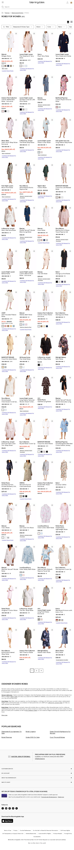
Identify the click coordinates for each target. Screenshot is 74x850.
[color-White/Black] (8, 538)
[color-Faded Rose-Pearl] (57, 197)
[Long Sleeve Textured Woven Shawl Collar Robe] (28, 385)
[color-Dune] (11, 66)
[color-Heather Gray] (65, 282)
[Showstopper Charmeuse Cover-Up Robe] (10, 385)
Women (7, 13)
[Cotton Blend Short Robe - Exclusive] (28, 259)
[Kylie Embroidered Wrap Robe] (10, 638)
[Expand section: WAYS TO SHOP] (37, 782)
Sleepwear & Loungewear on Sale (12, 732)
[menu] (3, 2)
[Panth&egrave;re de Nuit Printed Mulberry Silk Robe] (10, 470)
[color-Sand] (8, 326)
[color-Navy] (47, 326)
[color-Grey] (39, 620)
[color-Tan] (21, 496)
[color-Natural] (21, 325)
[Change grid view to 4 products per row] (68, 22)
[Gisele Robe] (46, 85)
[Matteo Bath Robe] (28, 300)
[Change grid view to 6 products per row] (71, 22)
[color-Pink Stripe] (41, 152)
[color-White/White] (3, 538)
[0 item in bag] (71, 2)
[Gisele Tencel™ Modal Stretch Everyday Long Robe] (64, 385)
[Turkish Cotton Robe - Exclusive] (46, 300)
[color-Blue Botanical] (23, 367)
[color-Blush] (41, 240)
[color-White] (3, 66)
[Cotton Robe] (46, 173)
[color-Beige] (41, 326)
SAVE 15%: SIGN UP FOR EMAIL (20, 757)
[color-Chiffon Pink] (21, 66)
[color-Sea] (44, 240)
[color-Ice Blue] (5, 410)
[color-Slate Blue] (41, 452)
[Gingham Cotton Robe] (10, 596)
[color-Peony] (26, 325)
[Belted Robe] (10, 259)
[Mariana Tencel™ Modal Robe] (10, 555)
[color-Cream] (3, 326)
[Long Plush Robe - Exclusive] (46, 596)
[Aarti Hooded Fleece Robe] (10, 300)
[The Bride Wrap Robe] (28, 128)
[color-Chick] (11, 326)
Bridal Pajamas (7, 737)
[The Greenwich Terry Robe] (28, 41)
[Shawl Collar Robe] (46, 128)
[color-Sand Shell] (44, 193)
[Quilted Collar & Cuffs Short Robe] (28, 85)
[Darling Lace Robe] (64, 300)
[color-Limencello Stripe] (60, 107)
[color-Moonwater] (5, 367)
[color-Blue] (26, 66)
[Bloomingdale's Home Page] (36, 2)
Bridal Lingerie (31, 732)
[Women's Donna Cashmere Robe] (28, 470)
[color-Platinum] (5, 66)
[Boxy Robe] (64, 638)
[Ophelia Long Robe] (46, 385)
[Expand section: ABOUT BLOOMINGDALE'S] (37, 778)
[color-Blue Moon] (21, 575)
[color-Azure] (23, 325)
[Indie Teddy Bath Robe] (28, 555)
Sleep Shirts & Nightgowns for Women (60, 732)
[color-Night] (8, 66)
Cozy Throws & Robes (57, 737)
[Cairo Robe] (10, 513)
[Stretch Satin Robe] (46, 638)
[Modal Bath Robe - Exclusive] (46, 470)
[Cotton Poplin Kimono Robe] (64, 85)
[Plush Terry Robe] (46, 41)
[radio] (3, 66)
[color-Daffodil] (3, 367)
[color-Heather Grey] (23, 109)
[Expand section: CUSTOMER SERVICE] (37, 769)
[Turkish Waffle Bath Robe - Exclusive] (10, 85)
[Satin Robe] (64, 344)
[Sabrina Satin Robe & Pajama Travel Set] (46, 555)
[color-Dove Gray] (60, 197)
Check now (61, 797)
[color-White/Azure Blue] (5, 538)
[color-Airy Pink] (3, 111)
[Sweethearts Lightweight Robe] (64, 513)
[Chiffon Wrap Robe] (46, 344)
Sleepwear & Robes (17, 13)
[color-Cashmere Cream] (60, 282)
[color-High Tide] (41, 534)
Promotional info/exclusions (49, 797)
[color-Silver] (47, 240)
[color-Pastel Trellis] (21, 367)
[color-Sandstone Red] (41, 193)
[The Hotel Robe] (28, 344)
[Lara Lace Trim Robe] (28, 513)
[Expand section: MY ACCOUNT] (37, 773)
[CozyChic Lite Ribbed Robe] (64, 173)
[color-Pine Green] (39, 193)
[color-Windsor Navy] (21, 109)
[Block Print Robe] (10, 173)
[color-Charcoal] (5, 111)
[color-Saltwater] (39, 534)
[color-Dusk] (5, 326)
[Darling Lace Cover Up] (64, 555)
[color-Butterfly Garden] (57, 107)
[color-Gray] (23, 496)
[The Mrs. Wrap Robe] (28, 596)
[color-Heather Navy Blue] (62, 282)
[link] (10, 62)
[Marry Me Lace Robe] (10, 216)
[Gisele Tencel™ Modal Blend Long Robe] (28, 216)
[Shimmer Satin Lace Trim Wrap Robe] (10, 429)
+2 (13, 66)
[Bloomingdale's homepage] (3, 13)
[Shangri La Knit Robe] (64, 259)
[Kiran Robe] (46, 216)
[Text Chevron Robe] (28, 638)
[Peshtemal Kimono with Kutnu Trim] (64, 596)
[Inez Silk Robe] (46, 259)
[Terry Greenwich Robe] (64, 41)
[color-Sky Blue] (14, 326)
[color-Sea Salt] (62, 197)
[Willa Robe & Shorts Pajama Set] (28, 173)
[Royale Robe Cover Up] (28, 429)
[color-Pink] (41, 620)
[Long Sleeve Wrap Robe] (64, 128)
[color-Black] (57, 282)
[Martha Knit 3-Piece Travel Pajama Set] (64, 216)
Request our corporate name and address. (54, 840)
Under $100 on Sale (33, 737)
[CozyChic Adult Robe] (10, 344)
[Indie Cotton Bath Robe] (46, 513)
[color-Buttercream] (44, 326)
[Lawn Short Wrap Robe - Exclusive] (10, 128)
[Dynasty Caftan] (64, 470)
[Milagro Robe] (10, 41)
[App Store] (7, 821)
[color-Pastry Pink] (23, 575)
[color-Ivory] (41, 365)
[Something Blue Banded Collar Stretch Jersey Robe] (64, 429)
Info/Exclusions (40, 759)
